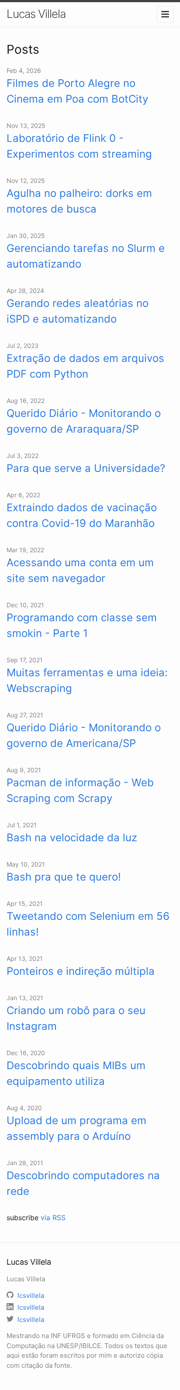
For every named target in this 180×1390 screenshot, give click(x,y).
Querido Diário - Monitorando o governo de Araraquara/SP (84, 421)
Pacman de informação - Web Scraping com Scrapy (80, 790)
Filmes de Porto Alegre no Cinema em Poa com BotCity (77, 91)
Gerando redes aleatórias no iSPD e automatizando (78, 311)
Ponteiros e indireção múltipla (81, 971)
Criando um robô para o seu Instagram (76, 1018)
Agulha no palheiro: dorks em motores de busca (79, 201)
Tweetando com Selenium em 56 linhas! (88, 924)
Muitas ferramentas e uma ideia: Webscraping (87, 680)
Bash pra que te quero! (64, 876)
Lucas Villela (36, 14)
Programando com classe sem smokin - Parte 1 (82, 625)
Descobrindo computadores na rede (83, 1183)
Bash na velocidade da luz (72, 837)
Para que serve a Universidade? (86, 468)
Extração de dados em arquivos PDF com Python (85, 366)
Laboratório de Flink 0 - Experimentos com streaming (79, 146)
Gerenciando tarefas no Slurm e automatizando (86, 256)
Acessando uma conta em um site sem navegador (80, 570)
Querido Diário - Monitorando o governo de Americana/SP (84, 735)
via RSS (53, 1217)
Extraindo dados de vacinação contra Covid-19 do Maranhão (82, 515)
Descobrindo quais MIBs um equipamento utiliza (76, 1073)
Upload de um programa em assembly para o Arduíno (76, 1128)
